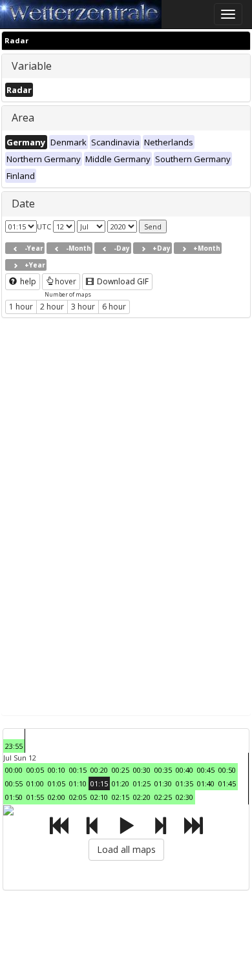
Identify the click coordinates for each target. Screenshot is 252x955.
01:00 (35, 783)
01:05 (56, 783)
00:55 (14, 783)
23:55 (14, 746)
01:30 (163, 783)
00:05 (35, 770)
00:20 (99, 770)
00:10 (56, 770)
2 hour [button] (52, 306)
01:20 (120, 783)
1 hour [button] (21, 306)
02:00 (56, 797)
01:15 (99, 783)
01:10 (78, 783)
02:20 (142, 797)
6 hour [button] (114, 306)
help (27, 281)
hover (65, 281)
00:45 (206, 770)
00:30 (142, 770)
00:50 (227, 770)
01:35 (184, 783)
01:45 (227, 783)
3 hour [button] (83, 306)
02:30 (184, 797)
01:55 (35, 797)
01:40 (206, 783)
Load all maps (126, 849)
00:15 (78, 770)
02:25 (163, 797)
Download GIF (122, 281)
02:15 (120, 797)
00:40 (184, 770)
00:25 (120, 770)
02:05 (78, 797)
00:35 (163, 770)
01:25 (142, 783)
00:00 (14, 770)
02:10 (99, 797)
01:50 (14, 797)
